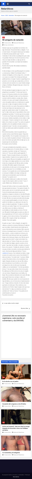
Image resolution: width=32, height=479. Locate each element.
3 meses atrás (7, 383)
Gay (3, 37)
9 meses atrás (7, 42)
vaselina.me (5, 253)
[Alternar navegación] (8, 4)
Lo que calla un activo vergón (11, 303)
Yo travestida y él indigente (11, 452)
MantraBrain (16, 477)
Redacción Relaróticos (18, 42)
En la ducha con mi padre (10, 381)
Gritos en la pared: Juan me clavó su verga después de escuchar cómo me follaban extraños (16, 428)
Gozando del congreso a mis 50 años (14, 404)
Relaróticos (7, 8)
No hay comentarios (9, 45)
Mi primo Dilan (24, 308)
